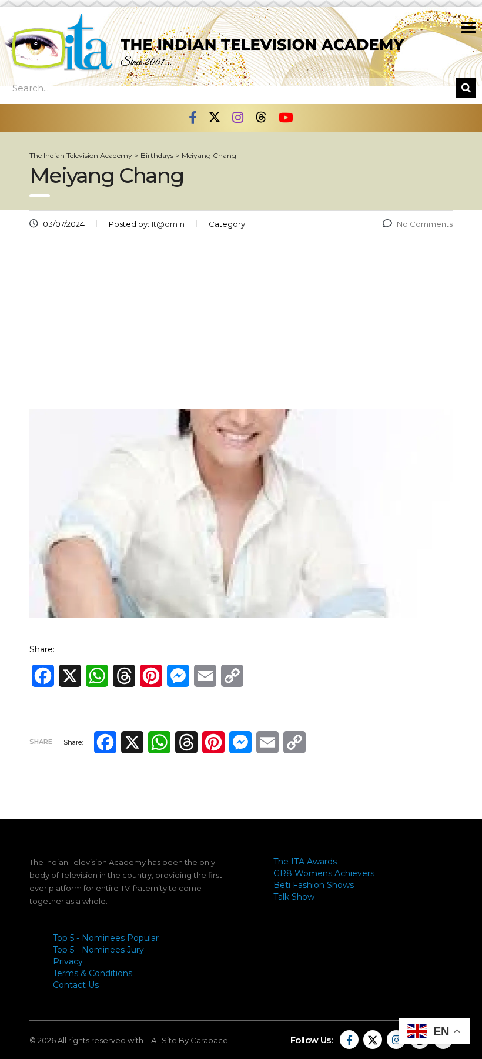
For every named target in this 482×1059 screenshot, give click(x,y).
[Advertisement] (241, 324)
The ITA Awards (305, 861)
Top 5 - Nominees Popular (106, 938)
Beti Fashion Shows (313, 885)
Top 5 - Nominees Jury (98, 949)
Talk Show (293, 897)
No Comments (425, 224)
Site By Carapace (195, 1040)
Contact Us (76, 985)
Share (40, 742)
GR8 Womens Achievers (323, 873)
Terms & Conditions (92, 973)
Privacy (68, 961)
